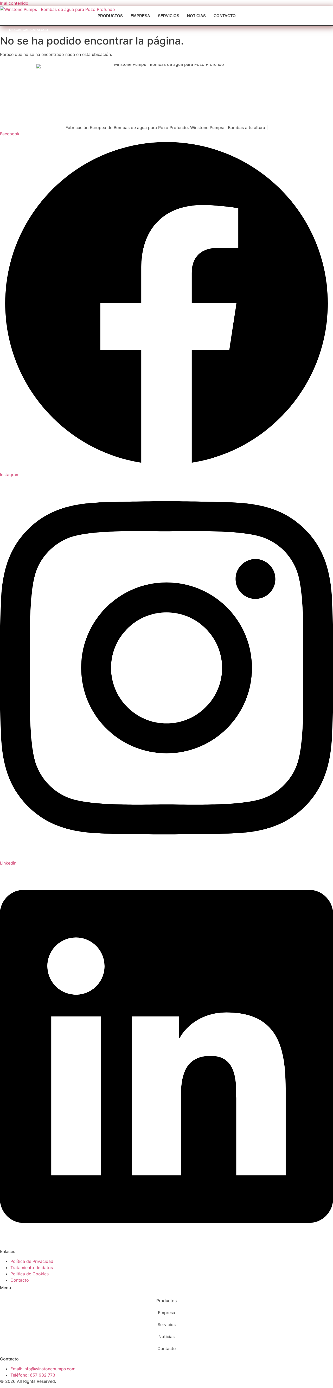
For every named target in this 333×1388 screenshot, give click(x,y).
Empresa (140, 16)
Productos (110, 16)
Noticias (196, 16)
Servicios (168, 16)
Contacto (225, 16)
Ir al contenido (14, 3)
